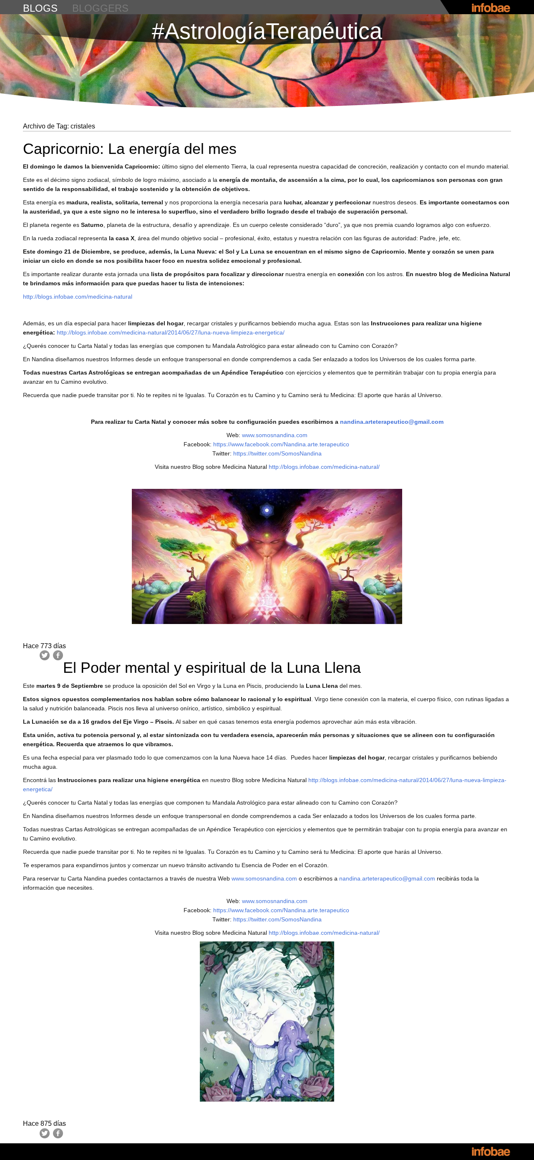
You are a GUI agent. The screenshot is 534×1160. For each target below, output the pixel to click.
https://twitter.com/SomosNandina (277, 453)
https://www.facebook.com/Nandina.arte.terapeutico (282, 444)
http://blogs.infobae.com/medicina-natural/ (324, 466)
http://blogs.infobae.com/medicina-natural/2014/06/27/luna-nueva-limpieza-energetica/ (171, 332)
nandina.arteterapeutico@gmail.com (387, 878)
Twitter (45, 655)
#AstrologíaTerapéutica (267, 30)
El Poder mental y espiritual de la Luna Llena (212, 667)
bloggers (100, 8)
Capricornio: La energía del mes (130, 148)
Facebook (58, 655)
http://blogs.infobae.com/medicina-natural (77, 296)
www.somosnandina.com (274, 435)
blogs (40, 8)
